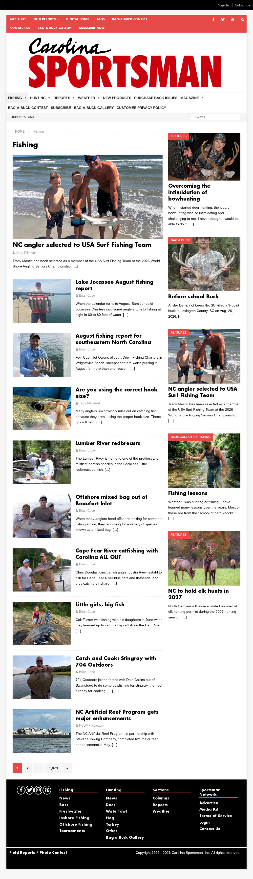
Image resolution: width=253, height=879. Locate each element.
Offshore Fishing (75, 825)
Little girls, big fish (100, 605)
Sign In (223, 5)
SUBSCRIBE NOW (92, 28)
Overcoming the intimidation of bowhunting (189, 193)
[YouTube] (232, 19)
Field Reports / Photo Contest (38, 853)
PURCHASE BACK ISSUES (155, 98)
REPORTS (62, 98)
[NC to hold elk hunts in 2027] (204, 558)
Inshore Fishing (74, 818)
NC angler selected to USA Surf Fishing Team (82, 245)
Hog (110, 818)
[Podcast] (242, 19)
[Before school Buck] (204, 264)
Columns (161, 798)
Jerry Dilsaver (26, 253)
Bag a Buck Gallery (125, 838)
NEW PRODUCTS (117, 98)
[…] (75, 266)
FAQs (101, 19)
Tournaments (72, 831)
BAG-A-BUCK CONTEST (130, 19)
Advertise (208, 803)
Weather (161, 812)
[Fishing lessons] (204, 460)
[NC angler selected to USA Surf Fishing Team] (88, 197)
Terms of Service (215, 816)
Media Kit (18, 19)
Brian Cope (87, 295)
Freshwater (70, 812)
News (64, 798)
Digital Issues (77, 19)
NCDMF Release (91, 725)
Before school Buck (193, 297)
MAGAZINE (189, 98)
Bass (63, 805)
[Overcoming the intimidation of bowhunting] (204, 157)
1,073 (53, 768)
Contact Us (20, 28)
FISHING (15, 98)
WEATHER (86, 98)
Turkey (112, 825)
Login (204, 823)
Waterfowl (116, 812)
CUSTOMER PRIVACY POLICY (141, 108)
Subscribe (243, 5)
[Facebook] (213, 19)
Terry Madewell (90, 403)
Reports (160, 805)
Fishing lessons (188, 493)
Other (111, 831)
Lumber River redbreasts (108, 443)
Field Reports (44, 19)
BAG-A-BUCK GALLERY (55, 28)
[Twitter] (223, 19)
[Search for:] (215, 117)
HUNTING (38, 98)
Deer (110, 805)
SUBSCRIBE (61, 108)
